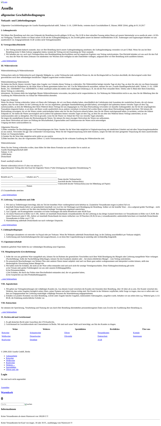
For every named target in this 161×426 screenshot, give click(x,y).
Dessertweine (35, 336)
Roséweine (6, 340)
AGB (100, 340)
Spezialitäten (11, 367)
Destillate (33, 340)
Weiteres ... (10, 365)
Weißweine (6, 336)
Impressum (137, 336)
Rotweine (5, 333)
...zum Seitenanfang (9, 61)
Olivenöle (68, 336)
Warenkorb (7, 392)
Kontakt (136, 333)
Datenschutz (102, 336)
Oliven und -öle (12, 369)
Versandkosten (103, 333)
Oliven (67, 333)
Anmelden (5, 387)
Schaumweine (35, 333)
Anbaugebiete (11, 356)
